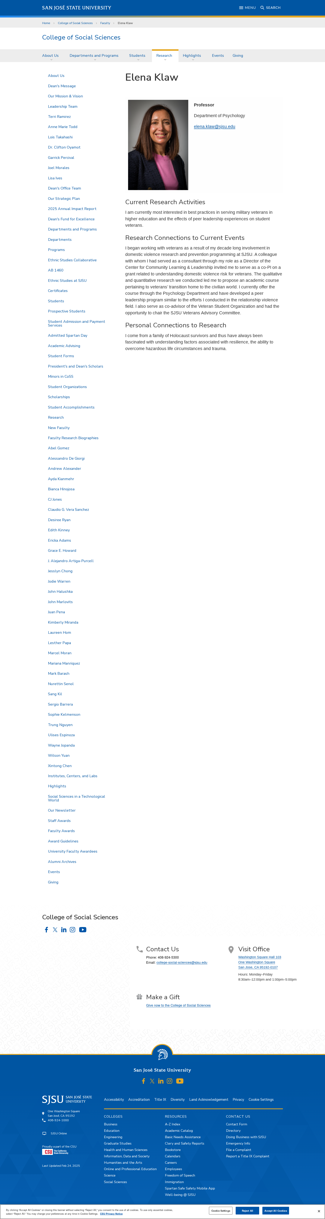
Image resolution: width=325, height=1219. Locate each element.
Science (109, 1175)
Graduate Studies (117, 1143)
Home (46, 23)
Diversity (178, 1099)
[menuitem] (51, 55)
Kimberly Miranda (63, 622)
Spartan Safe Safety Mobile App (190, 1188)
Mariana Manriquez (64, 663)
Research (164, 55)
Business (110, 1124)
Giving (238, 55)
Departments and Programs (94, 55)
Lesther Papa (59, 642)
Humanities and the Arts (123, 1162)
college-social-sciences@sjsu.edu (181, 962)
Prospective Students (66, 311)
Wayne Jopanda (61, 745)
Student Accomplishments (71, 407)
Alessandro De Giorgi (66, 458)
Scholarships (59, 397)
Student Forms (61, 356)
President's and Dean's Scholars (75, 366)
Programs (56, 249)
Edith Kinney (59, 530)
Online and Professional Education (130, 1169)
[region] (162, 1211)
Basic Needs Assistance (183, 1137)
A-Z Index (172, 1124)
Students (137, 55)
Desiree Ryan (59, 519)
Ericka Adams (59, 540)
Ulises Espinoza (61, 735)
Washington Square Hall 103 (259, 957)
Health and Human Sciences (125, 1150)
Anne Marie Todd (62, 126)
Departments (60, 239)
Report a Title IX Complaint (247, 1156)
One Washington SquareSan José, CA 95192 (64, 1113)
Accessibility (114, 1099)
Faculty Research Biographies (73, 437)
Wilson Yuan (59, 755)
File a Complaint (238, 1150)
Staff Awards (59, 820)
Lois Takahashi (60, 137)
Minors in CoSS (60, 376)
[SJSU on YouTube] (180, 1081)
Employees (173, 1169)
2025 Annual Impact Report (72, 208)
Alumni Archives (62, 861)
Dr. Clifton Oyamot (64, 147)
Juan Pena (56, 612)
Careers (171, 1162)
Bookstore (173, 1150)
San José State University (77, 8)
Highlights (192, 55)
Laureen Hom (59, 632)
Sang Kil (55, 694)
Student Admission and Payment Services (76, 323)
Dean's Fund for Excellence (71, 219)
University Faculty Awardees (72, 851)
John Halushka (60, 591)
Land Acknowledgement (208, 1099)
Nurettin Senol (61, 683)
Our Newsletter (62, 810)
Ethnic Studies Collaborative (72, 260)
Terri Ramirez (59, 116)
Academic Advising (64, 345)
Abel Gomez (58, 448)
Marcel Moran (59, 653)
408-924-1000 (58, 1120)
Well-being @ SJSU (180, 1194)
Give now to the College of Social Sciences (178, 1005)
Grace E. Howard (62, 550)
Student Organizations (67, 386)
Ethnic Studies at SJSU (67, 280)
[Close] (319, 1211)
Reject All (247, 1210)
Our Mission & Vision (65, 96)
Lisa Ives (55, 178)
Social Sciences (115, 1182)
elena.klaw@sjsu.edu (214, 126)
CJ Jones (55, 499)
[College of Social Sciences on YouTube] (83, 929)
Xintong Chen (60, 765)
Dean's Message (62, 86)
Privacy (238, 1099)
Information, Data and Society (127, 1156)
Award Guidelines (63, 841)
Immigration (174, 1182)
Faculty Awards (61, 830)
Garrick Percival (61, 157)
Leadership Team (62, 106)
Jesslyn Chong (60, 571)
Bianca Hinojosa (61, 489)
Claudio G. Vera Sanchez (68, 509)
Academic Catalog (179, 1130)
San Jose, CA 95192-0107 (258, 967)
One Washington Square (256, 962)
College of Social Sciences (75, 23)
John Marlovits (60, 601)
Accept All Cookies (275, 1210)
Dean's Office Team (64, 188)
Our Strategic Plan (64, 198)
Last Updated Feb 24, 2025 (61, 1166)
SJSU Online (59, 1133)
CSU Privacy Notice (111, 1213)
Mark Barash (58, 673)
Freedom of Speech (180, 1175)
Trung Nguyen (60, 724)
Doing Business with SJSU (246, 1137)
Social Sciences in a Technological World (76, 798)
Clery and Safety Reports (184, 1143)
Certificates (58, 290)
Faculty (105, 23)
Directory (233, 1130)
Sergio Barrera (60, 704)
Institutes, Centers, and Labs (72, 776)
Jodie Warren (59, 581)
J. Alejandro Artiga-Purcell (71, 560)
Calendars (172, 1156)
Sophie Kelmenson (64, 714)
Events (218, 55)
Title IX (160, 1099)
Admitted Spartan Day (67, 335)
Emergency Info (238, 1143)
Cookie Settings (261, 1099)
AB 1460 (55, 270)
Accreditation (139, 1099)
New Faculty (59, 427)
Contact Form (236, 1124)
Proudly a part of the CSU (59, 1147)
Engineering (113, 1137)
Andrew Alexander (64, 468)
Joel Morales (58, 167)
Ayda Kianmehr (61, 478)
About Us (50, 55)
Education (111, 1130)
